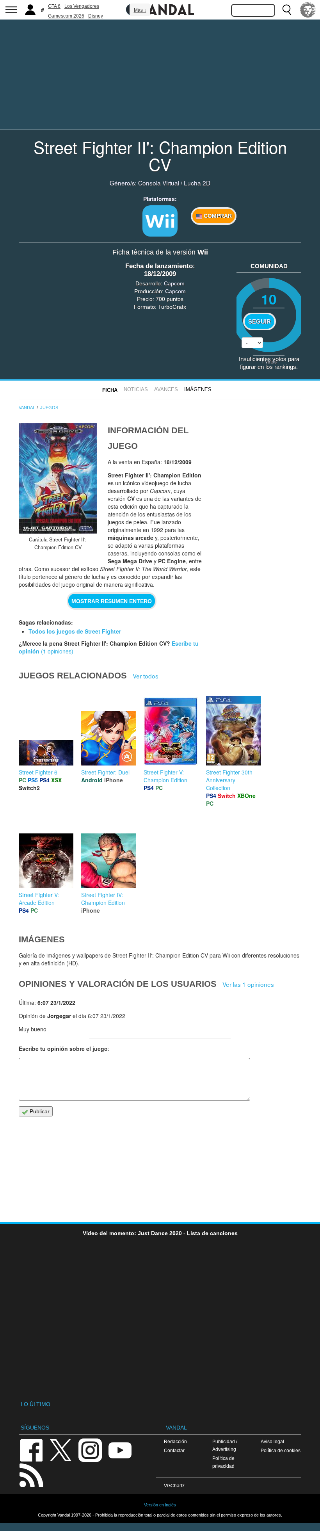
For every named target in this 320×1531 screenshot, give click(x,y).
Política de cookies (280, 1450)
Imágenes (198, 389)
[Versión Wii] (160, 221)
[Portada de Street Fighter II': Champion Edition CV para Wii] (58, 478)
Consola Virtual (158, 182)
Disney (95, 16)
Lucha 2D (197, 182)
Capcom (174, 283)
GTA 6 (54, 6)
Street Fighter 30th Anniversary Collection (229, 780)
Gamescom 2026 (66, 16)
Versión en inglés (160, 1505)
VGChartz (174, 1485)
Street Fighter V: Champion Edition (165, 776)
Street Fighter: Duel (105, 772)
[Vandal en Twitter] (60, 1449)
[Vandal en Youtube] (119, 1449)
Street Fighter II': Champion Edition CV (160, 155)
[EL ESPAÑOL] (308, 10)
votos (269, 361)
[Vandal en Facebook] (31, 1449)
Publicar (39, 1111)
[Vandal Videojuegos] (160, 9)
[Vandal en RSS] (31, 1474)
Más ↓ (140, 10)
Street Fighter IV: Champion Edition (103, 898)
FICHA (109, 390)
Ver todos (145, 675)
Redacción (175, 1441)
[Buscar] (287, 10)
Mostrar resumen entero (111, 601)
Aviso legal (272, 1441)
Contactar (174, 1450)
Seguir (259, 322)
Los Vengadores (81, 6)
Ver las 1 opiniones (248, 984)
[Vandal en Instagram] (90, 1449)
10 (269, 299)
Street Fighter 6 (38, 772)
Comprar (217, 216)
